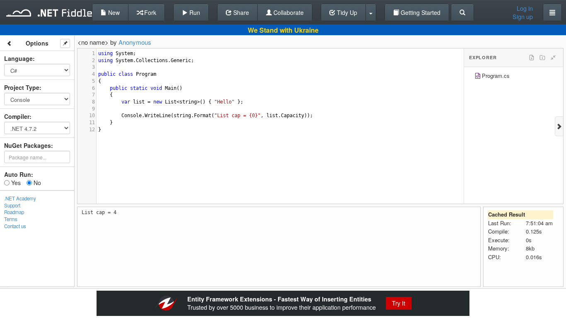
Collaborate (288, 12)
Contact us (15, 226)
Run (194, 12)
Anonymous (135, 42)
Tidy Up (346, 12)
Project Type (21, 87)
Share (240, 12)
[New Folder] (542, 58)
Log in (525, 8)
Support (12, 205)
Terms (10, 219)
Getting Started (419, 12)
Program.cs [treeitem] (496, 76)
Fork (149, 12)
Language (18, 58)
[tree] (513, 76)
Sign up (523, 16)
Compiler (16, 116)
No (36, 182)
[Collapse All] (553, 58)
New (113, 12)
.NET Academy (20, 198)
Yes (15, 182)
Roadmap (14, 212)
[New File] (532, 58)
